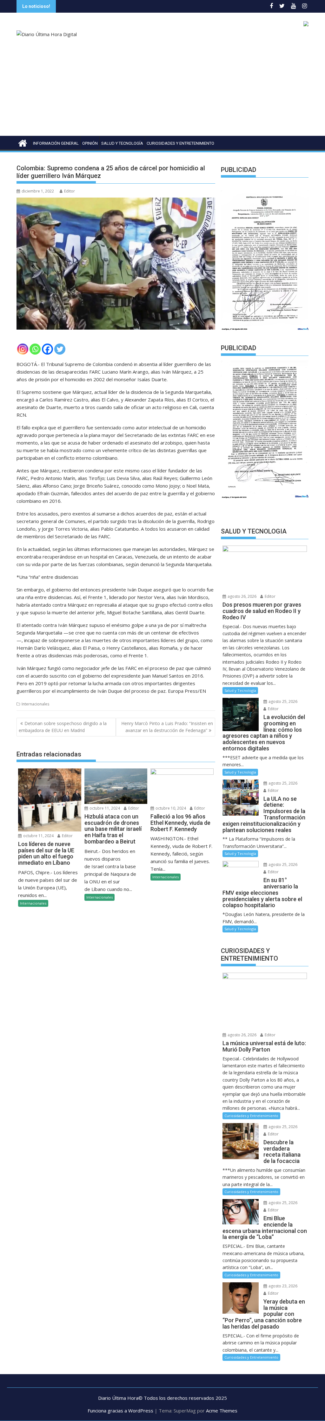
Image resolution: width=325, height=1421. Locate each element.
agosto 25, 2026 (282, 701)
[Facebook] (47, 349)
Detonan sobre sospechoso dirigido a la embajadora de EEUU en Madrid (63, 726)
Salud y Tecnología (122, 143)
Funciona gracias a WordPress (120, 1410)
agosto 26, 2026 (241, 596)
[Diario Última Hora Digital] (22, 142)
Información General (56, 143)
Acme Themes (221, 1410)
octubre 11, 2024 (38, 835)
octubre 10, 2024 (170, 808)
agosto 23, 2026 (282, 1286)
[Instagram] (22, 349)
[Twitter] (59, 349)
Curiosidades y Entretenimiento (180, 143)
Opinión (90, 143)
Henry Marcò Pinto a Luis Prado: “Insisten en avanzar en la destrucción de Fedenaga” (167, 726)
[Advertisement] (162, 88)
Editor (69, 191)
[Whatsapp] (35, 349)
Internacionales (35, 704)
